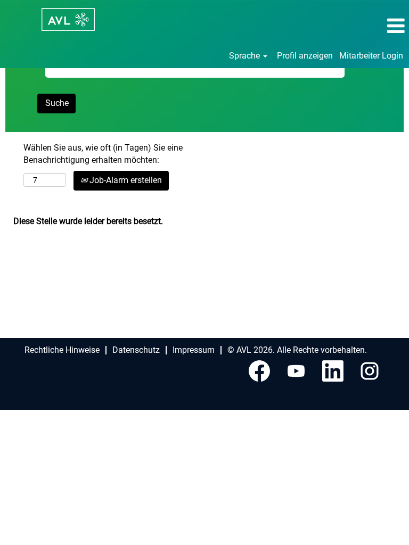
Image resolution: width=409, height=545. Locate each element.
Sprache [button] (245, 56)
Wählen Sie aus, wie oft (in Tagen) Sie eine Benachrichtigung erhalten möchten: (103, 154)
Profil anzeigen (305, 56)
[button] (341, 26)
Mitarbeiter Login (371, 56)
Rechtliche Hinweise (62, 350)
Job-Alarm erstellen (124, 180)
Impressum (194, 350)
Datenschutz (136, 350)
